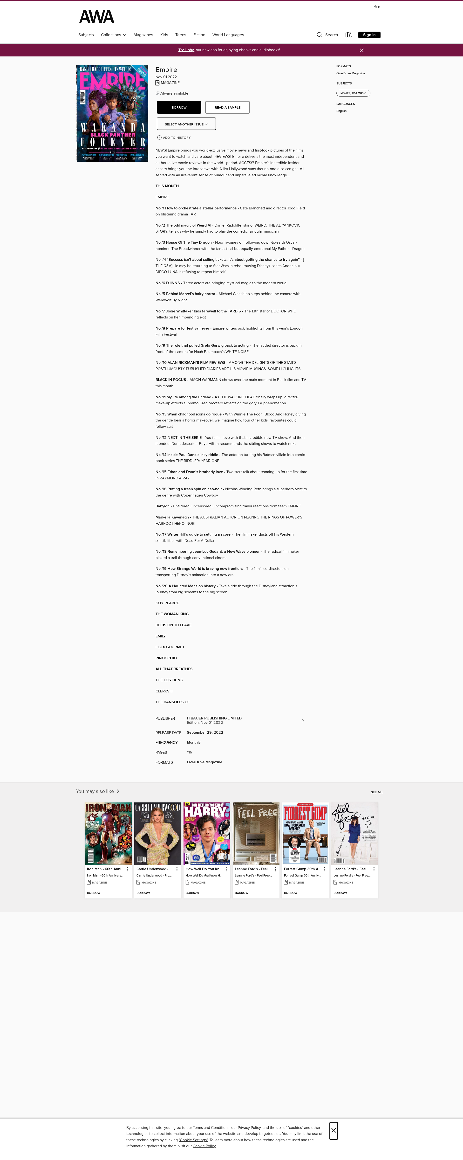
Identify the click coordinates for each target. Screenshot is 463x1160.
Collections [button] (112, 35)
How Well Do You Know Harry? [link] (205, 869)
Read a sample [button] (227, 107)
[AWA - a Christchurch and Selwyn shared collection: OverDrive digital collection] (97, 16)
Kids (164, 35)
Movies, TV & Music (353, 93)
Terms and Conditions (211, 1127)
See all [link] (377, 792)
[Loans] (348, 36)
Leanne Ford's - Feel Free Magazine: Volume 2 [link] (254, 869)
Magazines (143, 35)
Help (377, 6)
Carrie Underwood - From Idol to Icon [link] (155, 869)
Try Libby (186, 50)
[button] (326, 36)
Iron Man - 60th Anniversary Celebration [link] (106, 869)
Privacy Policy (249, 1127)
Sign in (369, 35)
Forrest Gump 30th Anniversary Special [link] (303, 869)
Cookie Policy (204, 1146)
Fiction (199, 35)
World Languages (228, 35)
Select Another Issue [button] (184, 124)
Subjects (86, 35)
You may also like (95, 791)
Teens (180, 35)
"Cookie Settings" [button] (193, 1140)
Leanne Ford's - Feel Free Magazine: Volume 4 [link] (352, 869)
